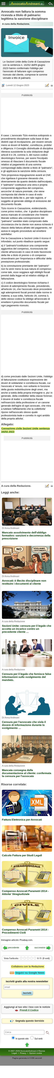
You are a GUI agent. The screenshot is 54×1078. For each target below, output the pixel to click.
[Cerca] (47, 1032)
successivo (39, 947)
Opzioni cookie (35, 1053)
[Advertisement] (27, 115)
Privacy (23, 1053)
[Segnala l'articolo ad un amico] (47, 85)
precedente (13, 947)
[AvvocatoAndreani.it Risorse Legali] (27, 5)
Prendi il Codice (29, 1010)
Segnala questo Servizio (29, 1020)
